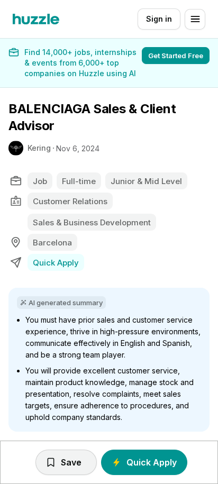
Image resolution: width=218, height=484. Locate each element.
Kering (39, 147)
